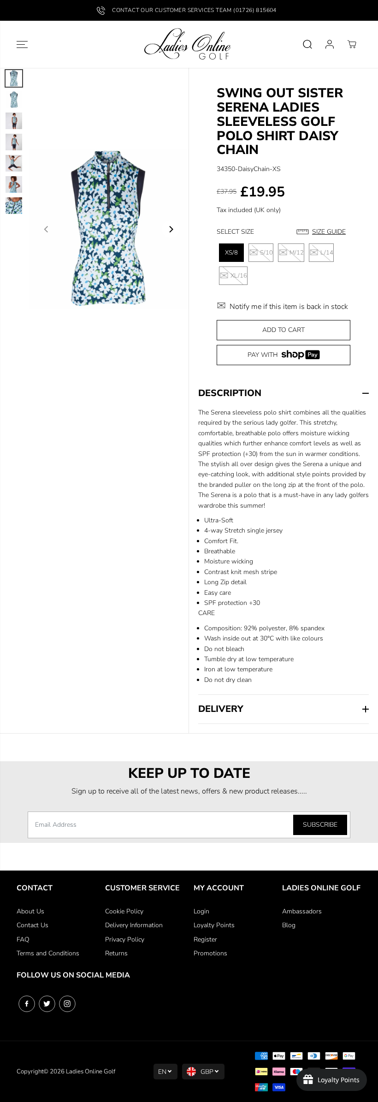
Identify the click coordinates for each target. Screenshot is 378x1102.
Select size (235, 231)
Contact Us (32, 925)
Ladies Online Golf (90, 1071)
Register (205, 939)
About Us (30, 911)
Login (201, 911)
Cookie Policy (124, 911)
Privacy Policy (124, 939)
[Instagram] (67, 1004)
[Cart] (352, 44)
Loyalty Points (214, 925)
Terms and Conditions (48, 953)
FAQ (23, 939)
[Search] (307, 44)
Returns (116, 953)
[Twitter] (47, 1004)
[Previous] (46, 229)
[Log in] (329, 44)
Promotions (210, 953)
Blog (288, 925)
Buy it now (283, 356)
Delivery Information (134, 925)
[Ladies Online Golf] (189, 44)
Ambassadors (302, 911)
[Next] (170, 229)
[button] (22, 44)
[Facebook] (27, 1004)
